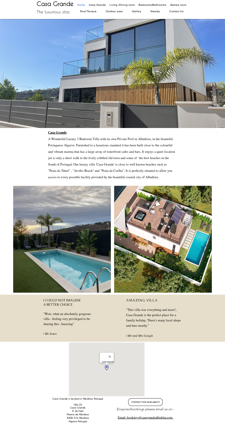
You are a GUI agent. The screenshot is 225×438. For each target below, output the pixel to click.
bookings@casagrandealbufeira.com (149, 417)
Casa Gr (48, 3)
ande (66, 3)
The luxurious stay (53, 11)
